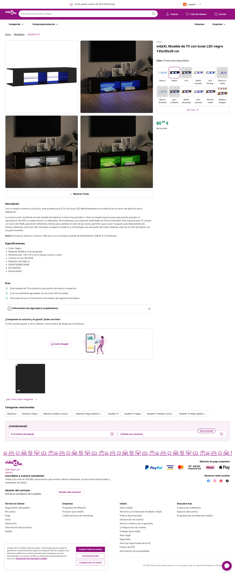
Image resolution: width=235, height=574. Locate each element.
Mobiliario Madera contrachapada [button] (57, 413)
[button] (92, 4)
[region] (56, 557)
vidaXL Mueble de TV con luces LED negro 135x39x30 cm (189, 48)
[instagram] (214, 481)
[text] (162, 123)
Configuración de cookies (133, 527)
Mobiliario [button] (11, 413)
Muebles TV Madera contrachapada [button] (161, 413)
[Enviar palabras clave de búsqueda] (153, 13)
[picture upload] (95, 344)
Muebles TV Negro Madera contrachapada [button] (193, 413)
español (192, 4)
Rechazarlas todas (90, 556)
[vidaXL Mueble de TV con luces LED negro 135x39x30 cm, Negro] (41, 77)
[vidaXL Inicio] (10, 12)
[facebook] (208, 481)
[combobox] (88, 13)
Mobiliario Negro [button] (30, 413)
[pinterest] (221, 481)
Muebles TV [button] (113, 413)
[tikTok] (227, 481)
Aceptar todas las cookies (90, 549)
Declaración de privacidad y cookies (31, 558)
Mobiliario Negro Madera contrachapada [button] (90, 413)
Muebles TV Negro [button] (132, 413)
